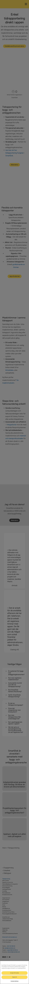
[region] (14, 972)
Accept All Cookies (14, 972)
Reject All (14, 977)
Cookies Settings (14, 981)
